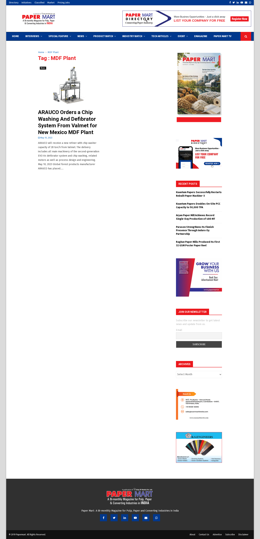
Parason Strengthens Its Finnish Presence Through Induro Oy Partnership (195, 230)
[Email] (145, 517)
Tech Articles (160, 36)
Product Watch (103, 36)
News (80, 36)
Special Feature (58, 36)
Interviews (32, 36)
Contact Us (204, 534)
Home (15, 36)
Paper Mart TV (222, 36)
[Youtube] (135, 517)
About (192, 534)
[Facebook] (103, 517)
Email (179, 330)
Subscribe (230, 534)
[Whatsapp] (156, 517)
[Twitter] (114, 517)
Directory (13, 2)
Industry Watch (132, 36)
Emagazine (200, 36)
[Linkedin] (124, 517)
